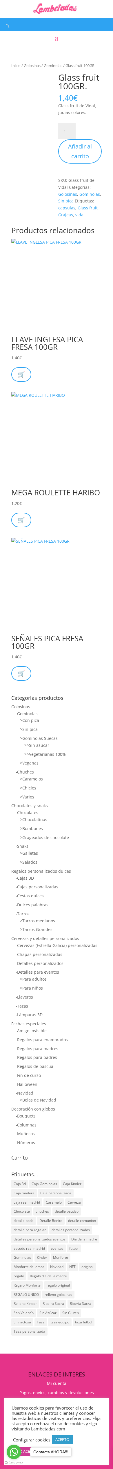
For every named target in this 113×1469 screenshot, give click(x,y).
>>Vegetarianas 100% (45, 754)
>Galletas (29, 853)
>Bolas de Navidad (38, 1100)
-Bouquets (26, 1116)
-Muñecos (25, 1133)
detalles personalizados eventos (39, 1239)
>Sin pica (29, 729)
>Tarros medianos (37, 920)
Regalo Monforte (27, 1285)
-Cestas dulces (30, 896)
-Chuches (25, 772)
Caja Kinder (72, 1183)
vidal (80, 215)
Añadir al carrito (80, 151)
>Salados (28, 862)
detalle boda (24, 1220)
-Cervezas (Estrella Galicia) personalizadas (56, 945)
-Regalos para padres (36, 1057)
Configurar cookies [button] (31, 1439)
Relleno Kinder (25, 1303)
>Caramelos (31, 779)
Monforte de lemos (29, 1266)
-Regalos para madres (37, 1048)
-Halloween (26, 1084)
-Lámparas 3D (29, 1014)
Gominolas (53, 65)
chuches (42, 1211)
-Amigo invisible (31, 1030)
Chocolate (22, 1211)
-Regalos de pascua (34, 1066)
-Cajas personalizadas (37, 887)
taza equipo (59, 1322)
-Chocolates (27, 812)
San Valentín (24, 1312)
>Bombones (31, 828)
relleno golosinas (58, 1294)
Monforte (60, 1257)
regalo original (58, 1285)
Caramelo (54, 1202)
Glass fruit (88, 208)
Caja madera (24, 1193)
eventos (57, 1248)
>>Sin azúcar (36, 745)
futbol (74, 1248)
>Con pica (29, 720)
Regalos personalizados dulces (41, 871)
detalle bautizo (67, 1211)
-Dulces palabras (32, 905)
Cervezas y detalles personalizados (45, 938)
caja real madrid (27, 1202)
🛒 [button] (21, 520)
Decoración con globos (33, 1109)
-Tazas (22, 1006)
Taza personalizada (29, 1331)
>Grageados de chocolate (44, 837)
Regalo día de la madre (48, 1276)
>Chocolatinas (33, 819)
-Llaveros (24, 997)
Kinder (42, 1257)
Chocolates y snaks (29, 805)
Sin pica (66, 201)
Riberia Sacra (80, 1303)
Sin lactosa (22, 1322)
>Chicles (28, 788)
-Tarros (23, 913)
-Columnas (26, 1125)
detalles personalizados (71, 1229)
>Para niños (31, 988)
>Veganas (29, 763)
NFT (72, 1266)
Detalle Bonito (50, 1220)
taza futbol (83, 1322)
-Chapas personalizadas (39, 954)
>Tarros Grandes (36, 929)
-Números (25, 1142)
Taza (41, 1322)
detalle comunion (82, 1220)
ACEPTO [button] (62, 1439)
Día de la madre (84, 1239)
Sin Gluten (70, 1312)
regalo (19, 1276)
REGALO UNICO (26, 1294)
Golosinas (32, 65)
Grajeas (65, 215)
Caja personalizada (55, 1193)
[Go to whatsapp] (14, 1452)
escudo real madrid (29, 1248)
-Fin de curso (28, 1075)
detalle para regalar (30, 1229)
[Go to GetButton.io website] (14, 1463)
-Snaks (22, 846)
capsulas (66, 208)
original (87, 1266)
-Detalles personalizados (39, 963)
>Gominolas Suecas (39, 738)
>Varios (27, 797)
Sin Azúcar (48, 1312)
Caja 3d (20, 1183)
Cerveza (74, 1202)
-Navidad (24, 1093)
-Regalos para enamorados (42, 1039)
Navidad (56, 1266)
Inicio (16, 65)
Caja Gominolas (44, 1183)
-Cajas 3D (25, 878)
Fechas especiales (28, 1023)
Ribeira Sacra (53, 1303)
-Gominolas (27, 713)
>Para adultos (33, 979)
